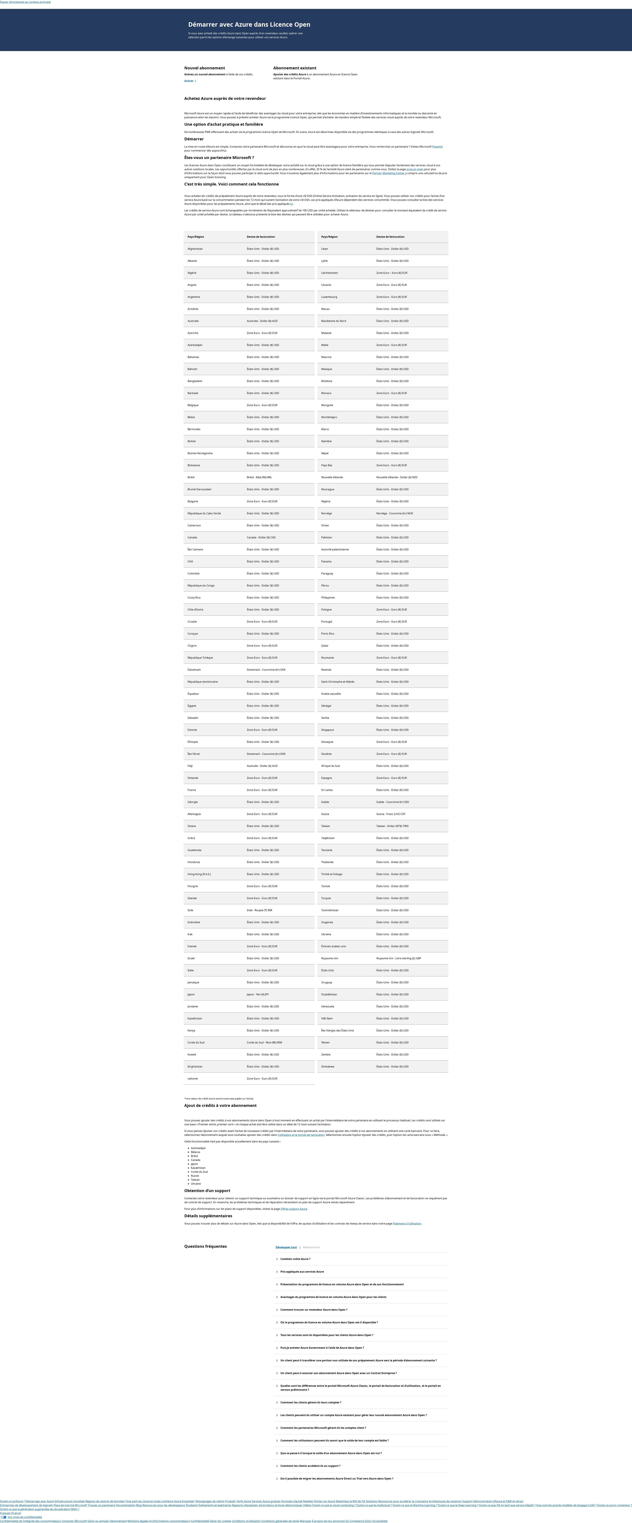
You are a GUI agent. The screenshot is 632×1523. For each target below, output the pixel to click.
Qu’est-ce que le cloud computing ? (334, 1505)
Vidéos (307, 1505)
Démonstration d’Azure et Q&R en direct (498, 1501)
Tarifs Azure (243, 1501)
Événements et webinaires (214, 1505)
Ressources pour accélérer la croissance (403, 1501)
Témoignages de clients (209, 1501)
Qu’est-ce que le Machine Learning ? (415, 1505)
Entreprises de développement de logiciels (26, 1505)
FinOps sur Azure (324, 1501)
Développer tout (286, 1247)
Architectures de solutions (445, 1501)
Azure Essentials (184, 1501)
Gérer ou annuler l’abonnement (107, 1521)
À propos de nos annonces (328, 1521)
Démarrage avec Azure (40, 1501)
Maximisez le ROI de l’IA (350, 1501)
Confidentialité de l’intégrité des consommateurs (30, 1521)
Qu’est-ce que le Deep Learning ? (458, 1505)
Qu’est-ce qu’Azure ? (12, 1501)
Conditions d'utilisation (246, 1521)
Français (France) (10, 1513)
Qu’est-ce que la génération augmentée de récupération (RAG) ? (39, 1509)
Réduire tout (311, 1247)
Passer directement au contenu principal (25, 2)
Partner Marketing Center (388, 173)
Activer (189, 81)
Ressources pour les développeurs (163, 1505)
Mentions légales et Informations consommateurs (158, 1521)
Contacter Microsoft (74, 1521)
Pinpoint (437, 146)
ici (291, 204)
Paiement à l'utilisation (407, 1223)
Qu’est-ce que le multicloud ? (374, 1505)
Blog (139, 1505)
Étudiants (192, 1505)
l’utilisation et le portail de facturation (301, 1135)
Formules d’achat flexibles (297, 1501)
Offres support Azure (294, 1209)
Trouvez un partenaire (101, 1505)
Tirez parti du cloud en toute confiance (149, 1501)
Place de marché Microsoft (70, 1505)
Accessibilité (379, 1521)
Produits (230, 1501)
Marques (305, 1521)
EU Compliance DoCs (359, 1521)
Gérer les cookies (220, 1521)
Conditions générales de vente (280, 1521)
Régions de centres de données (105, 1501)
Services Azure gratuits (266, 1501)
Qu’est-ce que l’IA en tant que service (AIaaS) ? (507, 1505)
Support (467, 1501)
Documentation (125, 1505)
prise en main (415, 169)
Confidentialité (200, 1521)
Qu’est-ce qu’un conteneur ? (614, 1505)
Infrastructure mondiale (70, 1501)
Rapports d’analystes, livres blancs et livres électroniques (267, 1505)
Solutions (372, 1501)
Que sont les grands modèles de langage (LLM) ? (566, 1505)
